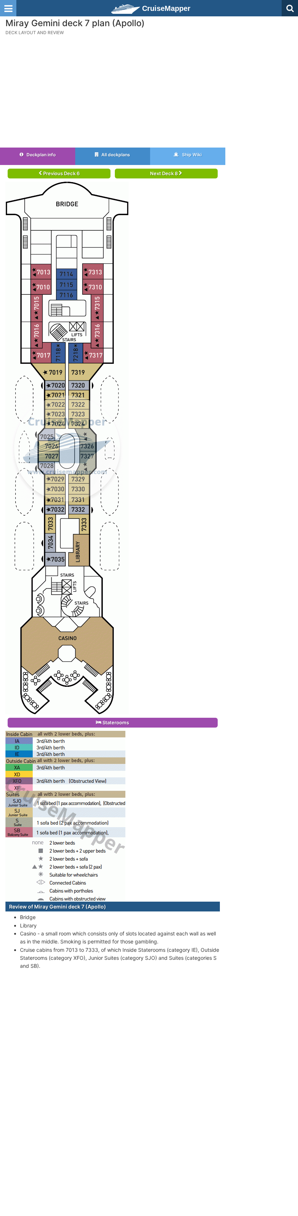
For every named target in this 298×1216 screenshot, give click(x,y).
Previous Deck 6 (61, 173)
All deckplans (115, 154)
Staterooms (115, 722)
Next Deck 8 (164, 173)
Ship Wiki (191, 154)
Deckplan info (40, 154)
